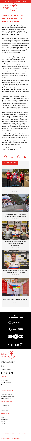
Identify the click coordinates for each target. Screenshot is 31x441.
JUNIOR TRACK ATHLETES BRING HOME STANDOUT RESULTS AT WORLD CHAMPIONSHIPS (15, 243)
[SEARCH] (8, 1)
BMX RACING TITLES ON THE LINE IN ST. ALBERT (15, 189)
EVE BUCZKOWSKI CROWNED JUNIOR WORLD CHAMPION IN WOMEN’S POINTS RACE (15, 271)
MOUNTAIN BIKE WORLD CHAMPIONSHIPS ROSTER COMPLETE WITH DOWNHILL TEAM (15, 299)
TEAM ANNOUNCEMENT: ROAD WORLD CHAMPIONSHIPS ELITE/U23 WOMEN (15, 215)
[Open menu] (27, 7)
